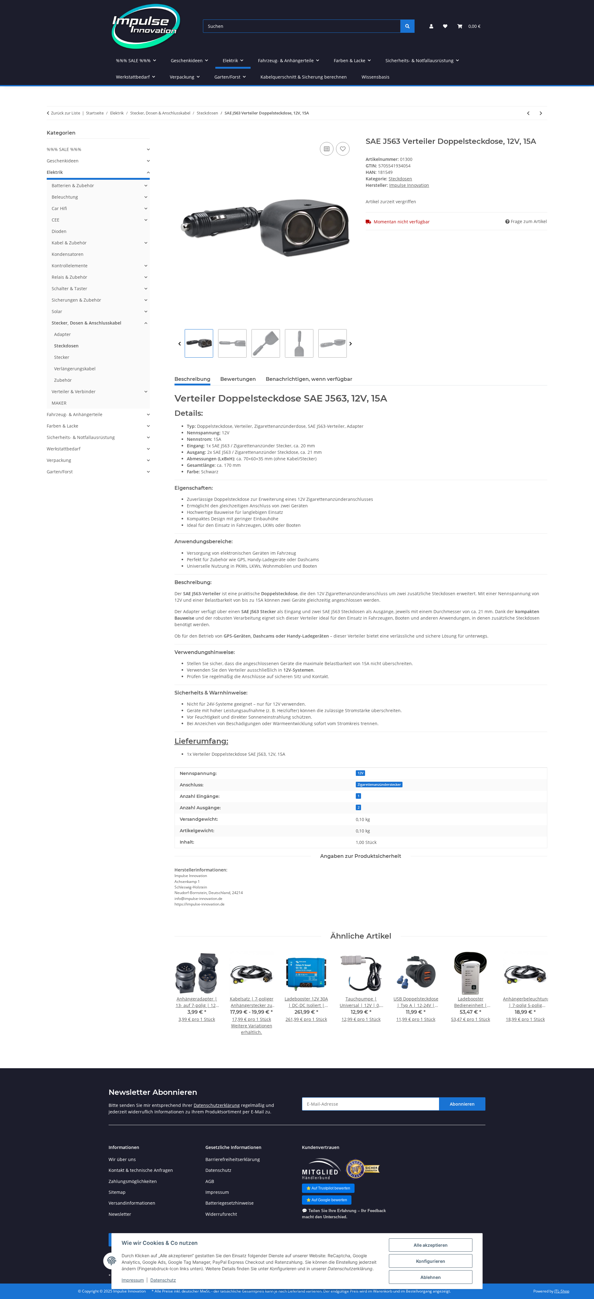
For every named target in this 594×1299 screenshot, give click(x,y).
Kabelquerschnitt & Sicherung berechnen (303, 77)
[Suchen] (407, 26)
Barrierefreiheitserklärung (232, 1159)
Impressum (133, 1280)
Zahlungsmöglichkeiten (133, 1181)
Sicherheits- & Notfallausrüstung (81, 437)
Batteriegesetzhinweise (229, 1203)
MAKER (59, 403)
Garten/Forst (60, 472)
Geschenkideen (63, 161)
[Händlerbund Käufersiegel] (362, 1169)
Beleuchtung (65, 197)
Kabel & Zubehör (69, 243)
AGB (209, 1181)
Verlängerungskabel (75, 369)
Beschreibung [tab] (192, 379)
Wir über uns (122, 1159)
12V (361, 773)
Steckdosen (400, 179)
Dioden (59, 231)
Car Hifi (59, 208)
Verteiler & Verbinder (74, 391)
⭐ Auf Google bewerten (326, 1200)
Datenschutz (163, 1280)
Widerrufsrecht (221, 1214)
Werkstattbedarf (63, 449)
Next (351, 343)
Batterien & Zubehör (73, 185)
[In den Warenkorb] (179, 133)
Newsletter (120, 1214)
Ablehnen (430, 1277)
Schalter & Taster (69, 288)
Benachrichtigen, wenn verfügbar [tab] (309, 379)
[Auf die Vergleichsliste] (327, 149)
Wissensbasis (376, 77)
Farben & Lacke (62, 426)
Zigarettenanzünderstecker (379, 784)
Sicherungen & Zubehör (76, 300)
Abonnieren (462, 1104)
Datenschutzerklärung (217, 1105)
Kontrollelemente (70, 266)
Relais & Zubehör (69, 277)
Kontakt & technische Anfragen (141, 1170)
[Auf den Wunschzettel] (343, 149)
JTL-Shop (561, 1291)
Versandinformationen (132, 1203)
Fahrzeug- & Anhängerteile (74, 414)
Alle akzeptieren (431, 1245)
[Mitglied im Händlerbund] (321, 1169)
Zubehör (63, 380)
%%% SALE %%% (64, 149)
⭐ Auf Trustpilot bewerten (328, 1188)
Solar (57, 311)
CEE (55, 220)
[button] (431, 26)
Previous (179, 343)
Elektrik (55, 172)
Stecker (61, 357)
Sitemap (117, 1192)
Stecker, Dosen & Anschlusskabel (86, 323)
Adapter (62, 334)
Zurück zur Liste (65, 113)
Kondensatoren (68, 254)
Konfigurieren (430, 1261)
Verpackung (59, 460)
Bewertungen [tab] (238, 379)
